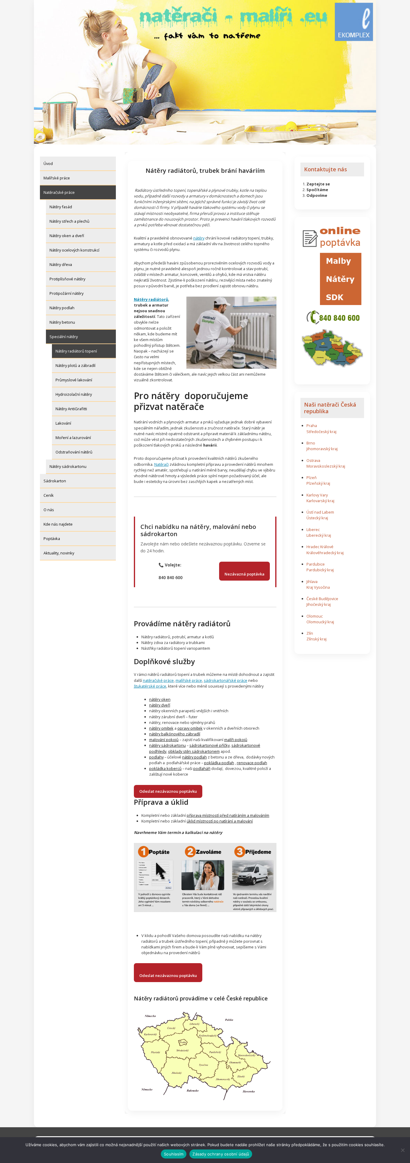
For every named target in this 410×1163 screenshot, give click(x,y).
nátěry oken (159, 699)
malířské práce (189, 680)
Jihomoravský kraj (322, 448)
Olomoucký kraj (320, 621)
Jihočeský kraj (318, 604)
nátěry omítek (161, 728)
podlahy (156, 757)
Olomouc (314, 616)
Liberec (313, 529)
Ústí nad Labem (320, 512)
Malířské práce (57, 178)
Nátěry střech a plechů (69, 221)
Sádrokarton (55, 481)
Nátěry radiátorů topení (76, 351)
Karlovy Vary (317, 495)
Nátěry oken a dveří (67, 235)
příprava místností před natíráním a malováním (228, 815)
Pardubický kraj (320, 569)
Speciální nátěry (64, 336)
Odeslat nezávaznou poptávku (168, 791)
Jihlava (312, 581)
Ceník (49, 495)
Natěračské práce (59, 192)
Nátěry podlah (62, 307)
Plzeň (311, 477)
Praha (311, 425)
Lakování (63, 423)
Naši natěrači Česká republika (330, 408)
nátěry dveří (159, 705)
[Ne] (402, 1150)
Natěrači (161, 464)
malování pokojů (164, 739)
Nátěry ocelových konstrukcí (74, 250)
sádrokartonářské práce (225, 680)
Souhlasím (173, 1154)
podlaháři (201, 768)
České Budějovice (322, 598)
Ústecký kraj (317, 517)
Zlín (309, 633)
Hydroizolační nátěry (74, 394)
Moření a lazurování (73, 437)
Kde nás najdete (58, 524)
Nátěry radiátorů (151, 299)
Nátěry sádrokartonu (68, 466)
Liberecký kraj (318, 535)
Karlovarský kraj (320, 500)
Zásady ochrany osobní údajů (220, 1154)
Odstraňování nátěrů (74, 452)
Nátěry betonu (62, 322)
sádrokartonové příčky (209, 745)
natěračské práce (158, 680)
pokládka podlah (219, 762)
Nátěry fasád (61, 206)
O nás (49, 509)
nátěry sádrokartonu (167, 745)
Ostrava (313, 460)
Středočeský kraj (321, 431)
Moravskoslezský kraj (325, 466)
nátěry (198, 238)
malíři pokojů (235, 739)
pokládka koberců (165, 768)
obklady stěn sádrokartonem (194, 751)
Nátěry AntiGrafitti (71, 408)
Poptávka (52, 538)
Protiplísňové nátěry (67, 279)
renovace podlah (252, 762)
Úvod (48, 163)
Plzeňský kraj (318, 483)
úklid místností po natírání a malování (220, 821)
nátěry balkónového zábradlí (174, 734)
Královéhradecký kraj (325, 552)
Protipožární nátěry (66, 293)
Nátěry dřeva (61, 264)
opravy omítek (190, 728)
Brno (310, 443)
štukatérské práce (150, 686)
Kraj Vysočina (318, 587)
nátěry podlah (194, 757)
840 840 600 (170, 577)
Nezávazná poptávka (244, 574)
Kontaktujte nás (325, 169)
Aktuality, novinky (59, 553)
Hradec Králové (319, 546)
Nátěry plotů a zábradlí (75, 365)
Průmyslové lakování (74, 380)
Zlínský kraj (316, 639)
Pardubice (315, 564)
